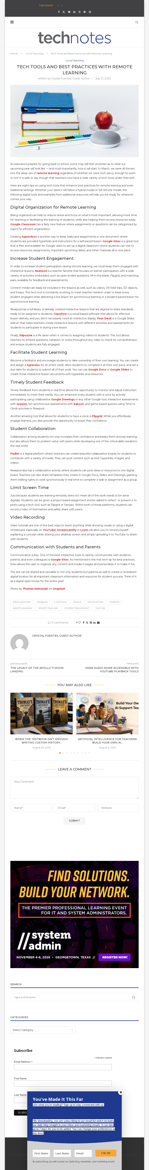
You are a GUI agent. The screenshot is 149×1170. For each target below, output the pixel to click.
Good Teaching (35, 53)
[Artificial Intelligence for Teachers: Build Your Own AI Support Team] (107, 713)
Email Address (23, 1062)
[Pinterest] (85, 11)
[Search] (137, 22)
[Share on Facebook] (83, 622)
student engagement (76, 608)
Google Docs (97, 369)
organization (95, 602)
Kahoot (79, 404)
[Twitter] (64, 11)
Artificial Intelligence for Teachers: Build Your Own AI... (107, 740)
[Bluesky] (69, 11)
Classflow (60, 313)
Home (14, 53)
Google (77, 602)
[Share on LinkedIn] (94, 622)
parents (114, 602)
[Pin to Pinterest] (91, 622)
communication (22, 602)
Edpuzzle (25, 335)
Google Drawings (63, 399)
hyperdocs (29, 236)
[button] (58, 6)
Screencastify (66, 530)
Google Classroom (23, 224)
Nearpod (41, 271)
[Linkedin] (74, 11)
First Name (20, 1078)
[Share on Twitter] (87, 622)
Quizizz (22, 404)
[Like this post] (79, 622)
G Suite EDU (60, 602)
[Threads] (90, 11)
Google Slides (120, 369)
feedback (42, 602)
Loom (84, 530)
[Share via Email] (98, 622)
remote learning (48, 173)
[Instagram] (79, 11)
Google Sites (111, 241)
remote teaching (48, 608)
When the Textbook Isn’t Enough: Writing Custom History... (41, 740)
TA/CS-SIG (100, 608)
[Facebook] (58, 11)
